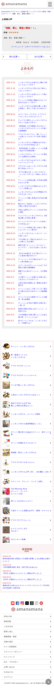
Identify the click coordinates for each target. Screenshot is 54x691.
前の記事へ (14, 57)
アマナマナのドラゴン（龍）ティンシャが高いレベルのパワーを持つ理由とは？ (32, 136)
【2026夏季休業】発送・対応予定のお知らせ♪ (20, 567)
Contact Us (8, 672)
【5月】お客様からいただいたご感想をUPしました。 (23, 573)
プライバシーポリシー (13, 652)
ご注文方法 (8, 626)
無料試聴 (7, 621)
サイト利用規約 (10, 647)
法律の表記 (8, 642)
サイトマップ (9, 657)
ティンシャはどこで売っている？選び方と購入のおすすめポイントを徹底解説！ (32, 291)
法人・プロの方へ (11, 662)
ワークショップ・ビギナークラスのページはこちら (30, 47)
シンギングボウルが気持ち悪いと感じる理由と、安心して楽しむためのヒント (32, 108)
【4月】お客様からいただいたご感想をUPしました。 (23, 579)
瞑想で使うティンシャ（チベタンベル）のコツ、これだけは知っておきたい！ (32, 247)
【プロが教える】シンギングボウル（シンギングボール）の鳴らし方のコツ (32, 174)
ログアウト (8, 677)
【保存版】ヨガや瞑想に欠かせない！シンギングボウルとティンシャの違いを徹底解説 (32, 128)
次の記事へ (39, 57)
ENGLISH (8, 616)
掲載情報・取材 (10, 637)
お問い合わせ (9, 667)
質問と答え (8, 632)
